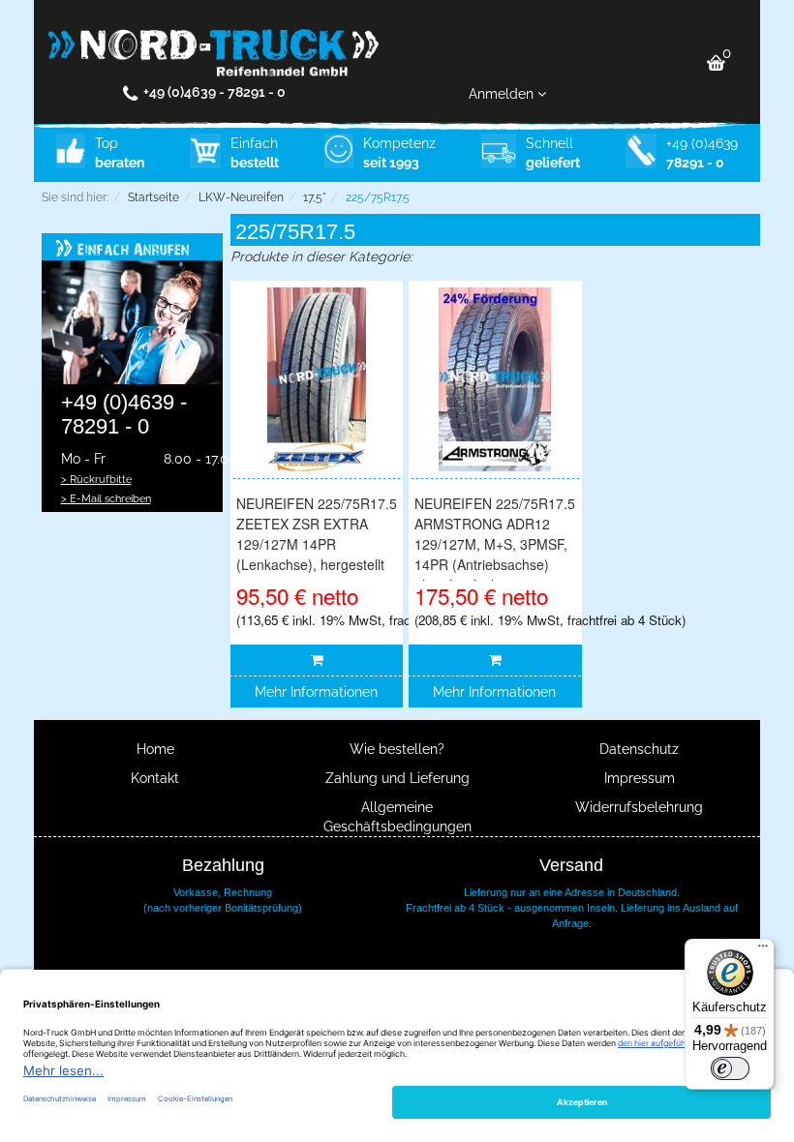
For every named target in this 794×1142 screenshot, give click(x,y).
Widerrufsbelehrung (639, 807)
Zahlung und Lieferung (397, 778)
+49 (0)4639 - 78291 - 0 (214, 92)
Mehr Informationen (316, 692)
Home (155, 749)
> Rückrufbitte (96, 479)
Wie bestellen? (397, 749)
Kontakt (155, 778)
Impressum (639, 778)
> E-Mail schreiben (106, 498)
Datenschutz (639, 749)
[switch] (730, 1068)
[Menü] (763, 950)
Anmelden (503, 94)
